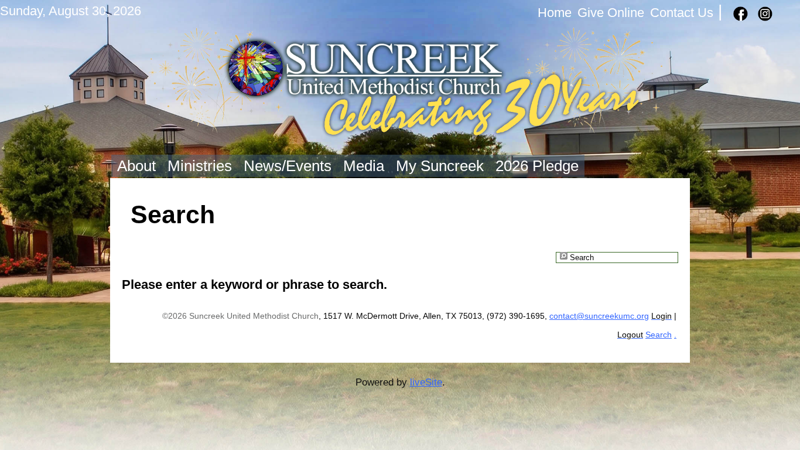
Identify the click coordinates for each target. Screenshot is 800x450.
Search (658, 334)
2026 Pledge (537, 166)
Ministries (199, 166)
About (136, 166)
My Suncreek (440, 166)
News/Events (287, 166)
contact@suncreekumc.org (599, 316)
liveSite (426, 382)
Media (363, 166)
